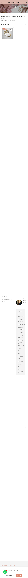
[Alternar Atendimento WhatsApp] (5, 572)
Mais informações (10, 575)
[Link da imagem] (8, 565)
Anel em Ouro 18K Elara (7, 40)
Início (2, 15)
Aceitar (19, 575)
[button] (15, 427)
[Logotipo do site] (14, 2)
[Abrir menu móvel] (1, 2)
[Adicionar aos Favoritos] (11, 30)
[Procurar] (26, 2)
